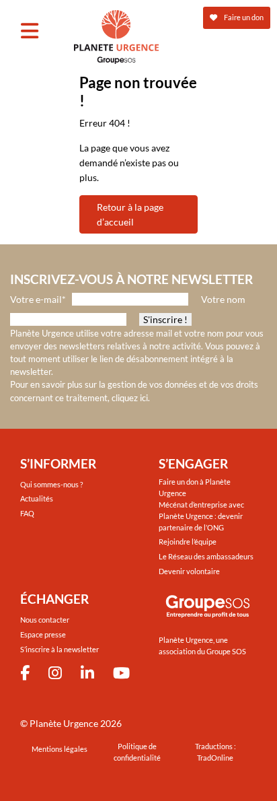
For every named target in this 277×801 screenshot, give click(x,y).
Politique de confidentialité (137, 752)
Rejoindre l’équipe (187, 541)
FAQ (27, 513)
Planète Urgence (64, 723)
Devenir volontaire (189, 571)
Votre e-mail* (38, 299)
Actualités (36, 498)
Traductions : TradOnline (215, 752)
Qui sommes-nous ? (51, 484)
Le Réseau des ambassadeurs (206, 556)
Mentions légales (59, 748)
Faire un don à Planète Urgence (195, 487)
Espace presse (43, 634)
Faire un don (243, 17)
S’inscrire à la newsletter (59, 649)
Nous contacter (44, 619)
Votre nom (223, 299)
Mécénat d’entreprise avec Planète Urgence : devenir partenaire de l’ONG (201, 516)
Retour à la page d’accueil (130, 214)
